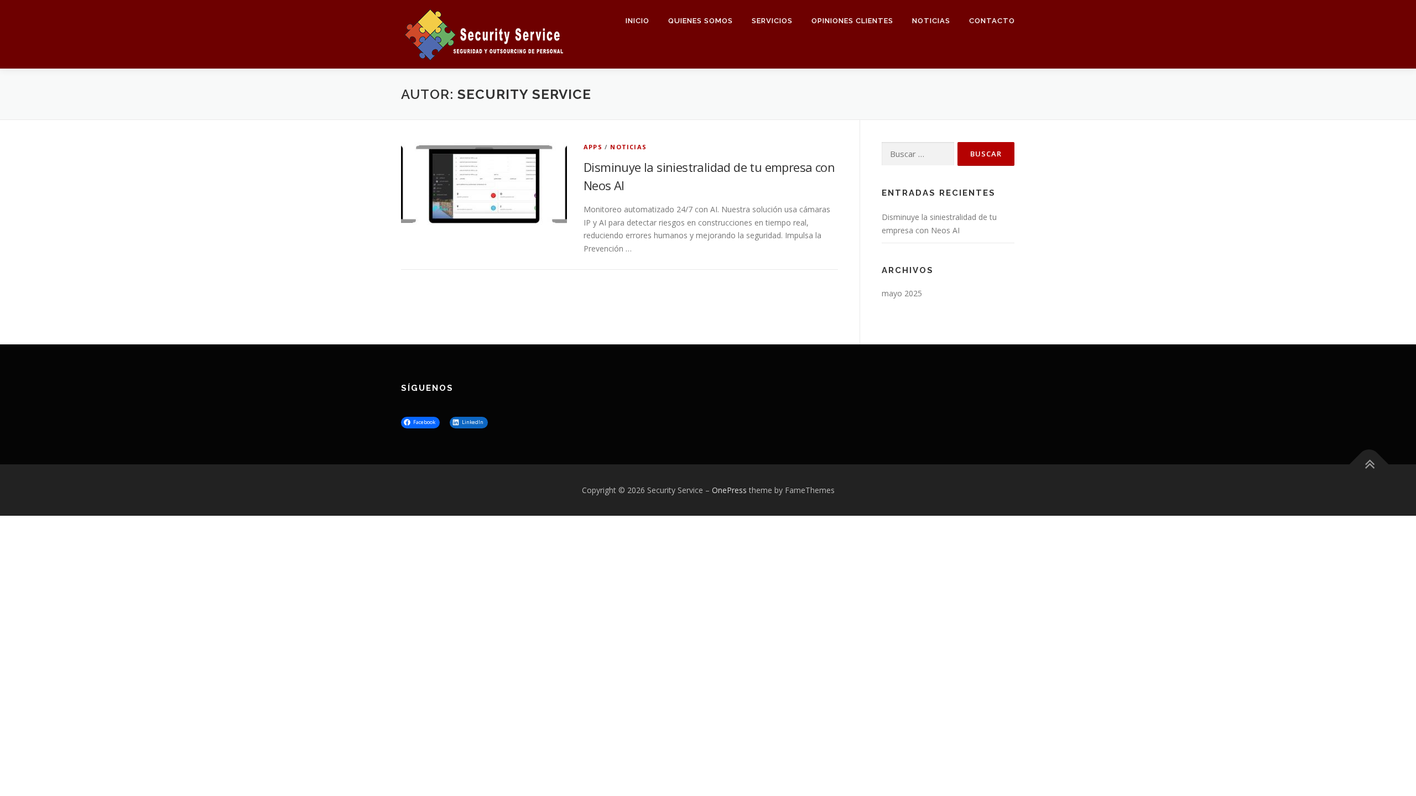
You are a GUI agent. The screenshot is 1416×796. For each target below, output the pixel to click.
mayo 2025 (902, 293)
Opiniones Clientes (852, 21)
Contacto (992, 21)
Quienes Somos (700, 21)
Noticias (931, 21)
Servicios (772, 21)
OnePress (729, 490)
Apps (593, 147)
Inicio (637, 21)
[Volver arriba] (1369, 464)
